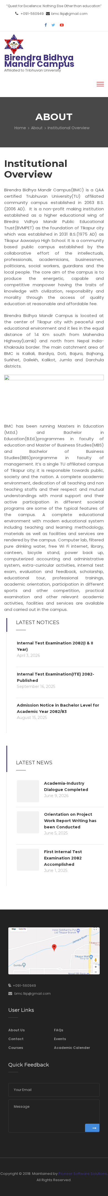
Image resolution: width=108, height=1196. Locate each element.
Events (60, 1039)
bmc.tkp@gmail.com (69, 13)
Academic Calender (72, 1047)
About (37, 128)
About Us (16, 1030)
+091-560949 (32, 13)
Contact (16, 1039)
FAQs (58, 1030)
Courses (15, 1047)
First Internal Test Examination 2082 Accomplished (63, 858)
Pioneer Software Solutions (82, 1173)
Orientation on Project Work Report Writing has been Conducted (70, 821)
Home (20, 128)
